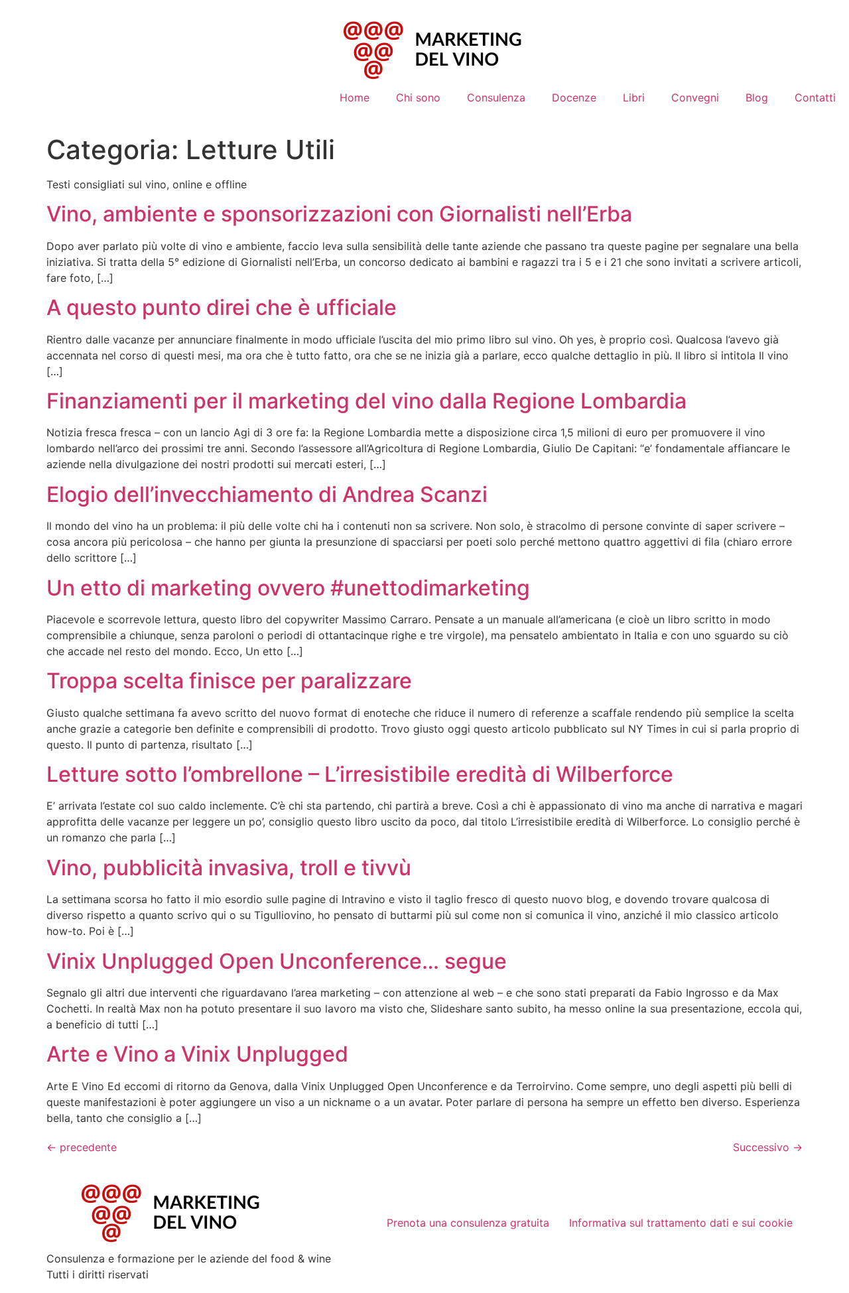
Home (354, 97)
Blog (757, 97)
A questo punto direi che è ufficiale (221, 307)
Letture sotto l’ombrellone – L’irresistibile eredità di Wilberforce (359, 774)
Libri (634, 97)
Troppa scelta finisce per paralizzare (229, 681)
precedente (81, 1147)
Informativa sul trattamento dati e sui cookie (681, 1222)
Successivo (768, 1147)
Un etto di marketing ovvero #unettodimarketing (288, 588)
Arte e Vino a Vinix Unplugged (197, 1054)
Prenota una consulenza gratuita (468, 1222)
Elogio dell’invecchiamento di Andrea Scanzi (267, 494)
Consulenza (496, 97)
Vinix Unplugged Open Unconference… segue (276, 961)
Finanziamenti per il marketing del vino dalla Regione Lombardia (366, 401)
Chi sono (418, 97)
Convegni (695, 97)
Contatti (815, 97)
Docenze (574, 97)
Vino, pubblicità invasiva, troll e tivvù (228, 868)
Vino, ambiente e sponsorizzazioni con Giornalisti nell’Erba (339, 214)
